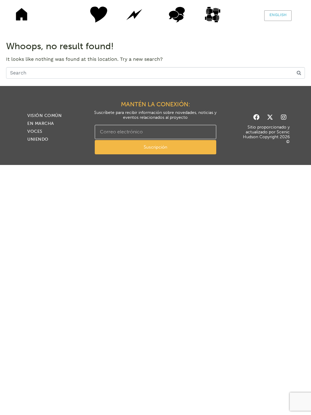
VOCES (176, 14)
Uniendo (219, 14)
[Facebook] (256, 117)
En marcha (134, 14)
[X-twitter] (270, 117)
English (278, 14)
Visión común (91, 14)
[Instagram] (284, 117)
